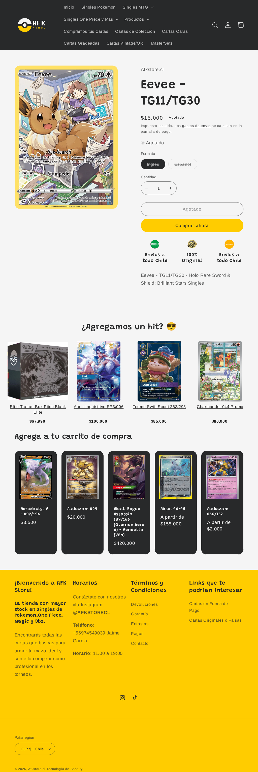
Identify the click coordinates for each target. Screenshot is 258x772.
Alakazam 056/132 (218, 511)
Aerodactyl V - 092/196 (34, 511)
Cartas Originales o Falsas (215, 620)
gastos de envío (196, 126)
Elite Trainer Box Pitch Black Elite (38, 409)
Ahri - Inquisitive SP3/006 (99, 407)
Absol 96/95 (172, 509)
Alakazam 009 (82, 509)
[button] (137, 7)
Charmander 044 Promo (220, 407)
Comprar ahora (192, 225)
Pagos (137, 633)
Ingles (156, 165)
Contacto (140, 643)
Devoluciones (144, 604)
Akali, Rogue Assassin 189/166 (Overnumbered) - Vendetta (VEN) (129, 522)
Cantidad (148, 177)
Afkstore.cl (36, 769)
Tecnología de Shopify (65, 769)
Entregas (140, 623)
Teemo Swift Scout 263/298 (159, 407)
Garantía (139, 614)
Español (185, 165)
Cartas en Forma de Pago (208, 607)
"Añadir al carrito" (39, 420)
